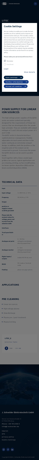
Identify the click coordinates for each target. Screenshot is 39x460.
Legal (6, 69)
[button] (13, 77)
